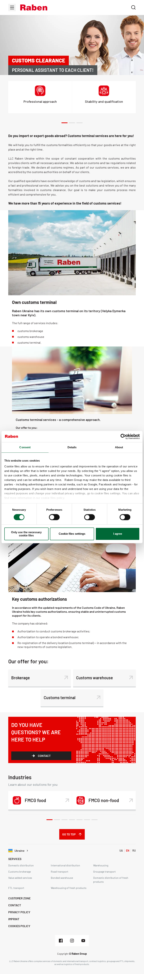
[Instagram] (72, 940)
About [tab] (119, 447)
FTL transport (16, 887)
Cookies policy (19, 926)
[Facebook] (60, 940)
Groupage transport (104, 871)
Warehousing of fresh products (68, 887)
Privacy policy (19, 912)
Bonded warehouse (62, 877)
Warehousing (100, 865)
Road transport (59, 871)
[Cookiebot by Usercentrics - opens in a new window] (123, 436)
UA (121, 850)
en (127, 850)
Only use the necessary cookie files (26, 534)
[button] (33, 7)
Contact (44, 755)
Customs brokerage (19, 871)
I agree (117, 533)
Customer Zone (19, 898)
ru (134, 850)
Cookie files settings (72, 533)
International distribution (65, 865)
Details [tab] (72, 447)
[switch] (54, 517)
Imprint (13, 919)
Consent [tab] (25, 447)
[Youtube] (83, 940)
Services (14, 859)
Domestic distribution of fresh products (110, 879)
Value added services (20, 877)
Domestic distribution (21, 865)
